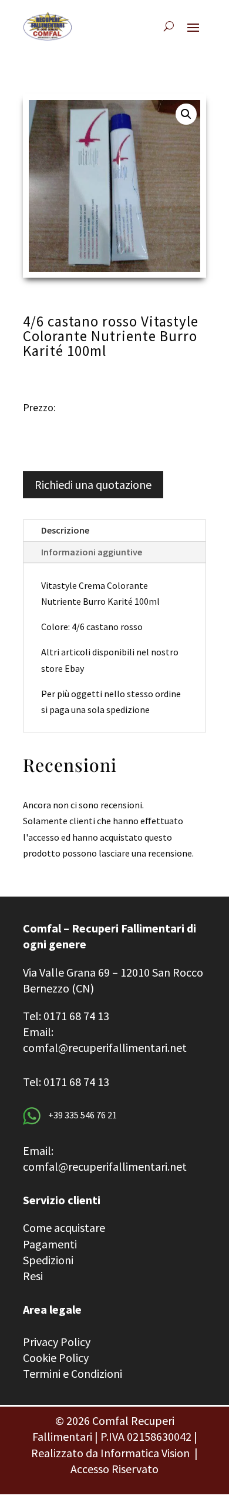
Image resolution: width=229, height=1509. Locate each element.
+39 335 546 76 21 (81, 1115)
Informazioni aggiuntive (91, 552)
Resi (33, 1275)
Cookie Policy (56, 1357)
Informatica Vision (145, 1452)
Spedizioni (48, 1259)
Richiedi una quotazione (93, 484)
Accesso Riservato (114, 1468)
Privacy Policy (56, 1341)
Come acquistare (64, 1227)
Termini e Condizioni (72, 1373)
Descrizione (65, 530)
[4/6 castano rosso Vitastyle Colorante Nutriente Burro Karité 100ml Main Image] (114, 186)
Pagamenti (50, 1244)
